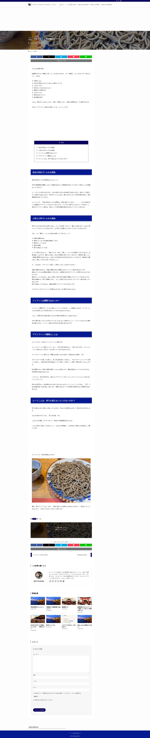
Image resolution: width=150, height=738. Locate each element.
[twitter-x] (119, 1)
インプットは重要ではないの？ (48, 153)
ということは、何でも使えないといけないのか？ (53, 159)
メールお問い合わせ (75, 733)
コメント (35, 654)
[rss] (121, 1)
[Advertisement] (75, 19)
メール (34, 681)
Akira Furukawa (39, 581)
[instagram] (61, 581)
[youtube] (63, 581)
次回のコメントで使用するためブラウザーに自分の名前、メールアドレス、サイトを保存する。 (58, 693)
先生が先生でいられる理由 (47, 147)
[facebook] (117, 1)
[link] (50, 581)
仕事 (37, 42)
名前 (34, 675)
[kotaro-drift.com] (29, 4)
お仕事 (31, 42)
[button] (37, 56)
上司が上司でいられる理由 (47, 150)
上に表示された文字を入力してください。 (43, 700)
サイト (34, 687)
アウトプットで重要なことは (47, 156)
